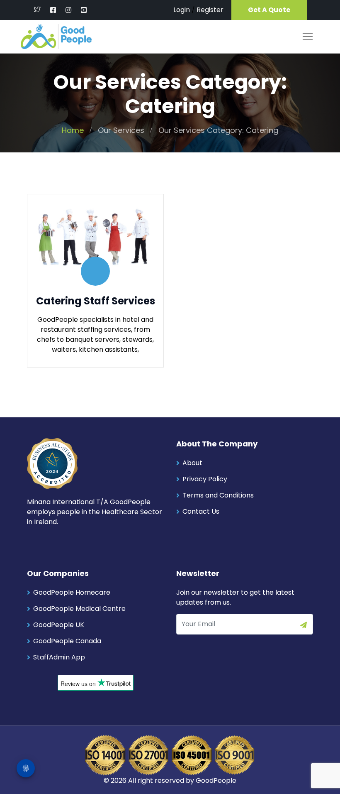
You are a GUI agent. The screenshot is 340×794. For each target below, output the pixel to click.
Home (73, 130)
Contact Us (200, 511)
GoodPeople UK (58, 625)
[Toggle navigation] (307, 36)
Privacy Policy (204, 479)
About (192, 463)
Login (181, 10)
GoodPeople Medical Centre (79, 608)
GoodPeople (216, 780)
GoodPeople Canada (67, 641)
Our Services (121, 130)
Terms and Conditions (218, 495)
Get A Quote (269, 10)
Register (210, 10)
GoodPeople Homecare (71, 592)
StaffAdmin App (59, 657)
